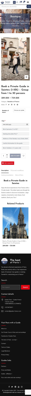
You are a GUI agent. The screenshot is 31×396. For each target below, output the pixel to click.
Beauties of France (13, 101)
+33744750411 (9, 307)
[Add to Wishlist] (23, 156)
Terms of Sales (5, 347)
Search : (4, 280)
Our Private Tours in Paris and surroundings (13, 332)
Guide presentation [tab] (7, 175)
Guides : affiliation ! (6, 374)
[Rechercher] (29, 6)
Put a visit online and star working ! (11, 377)
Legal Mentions (5, 351)
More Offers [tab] (19, 175)
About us (3, 328)
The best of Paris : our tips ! (9, 340)
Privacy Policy (5, 354)
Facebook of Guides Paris (8, 336)
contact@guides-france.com (13, 311)
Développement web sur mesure (12, 392)
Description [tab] (5, 170)
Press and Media (6, 370)
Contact (3, 343)
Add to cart (15, 156)
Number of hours (5, 111)
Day (3, 121)
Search (25, 287)
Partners (3, 366)
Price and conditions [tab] (17, 170)
